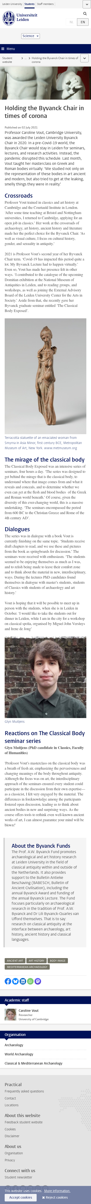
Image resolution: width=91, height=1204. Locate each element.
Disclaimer (12, 1136)
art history (36, 961)
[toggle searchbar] (85, 13)
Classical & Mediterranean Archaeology (33, 1063)
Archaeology (14, 1045)
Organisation (14, 1153)
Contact (10, 1098)
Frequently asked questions (24, 1091)
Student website (7, 60)
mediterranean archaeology (27, 967)
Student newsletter (18, 1177)
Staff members (45, 4)
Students (29, 4)
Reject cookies (57, 1197)
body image (58, 961)
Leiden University (12, 4)
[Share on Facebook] (8, 981)
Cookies (10, 1129)
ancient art (15, 961)
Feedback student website (23, 1122)
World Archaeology (19, 1054)
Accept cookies (20, 1197)
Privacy (10, 1160)
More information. (57, 1191)
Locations (11, 1105)
